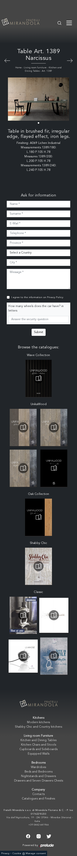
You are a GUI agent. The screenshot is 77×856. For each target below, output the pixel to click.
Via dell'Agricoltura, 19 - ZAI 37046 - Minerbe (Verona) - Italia (39, 819)
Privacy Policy (55, 297)
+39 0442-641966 (38, 825)
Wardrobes (38, 767)
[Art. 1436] (7, 60)
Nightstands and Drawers (38, 776)
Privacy (5, 853)
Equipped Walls (39, 753)
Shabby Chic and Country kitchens (38, 726)
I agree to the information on (37, 297)
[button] (38, 123)
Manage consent (36, 853)
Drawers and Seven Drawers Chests (38, 780)
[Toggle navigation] (69, 22)
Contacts (38, 794)
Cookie (16, 853)
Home (18, 68)
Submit (38, 332)
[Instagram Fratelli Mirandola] (38, 835)
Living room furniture (35, 68)
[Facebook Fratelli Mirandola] (28, 835)
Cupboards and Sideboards (38, 749)
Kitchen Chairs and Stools (38, 744)
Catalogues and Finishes (38, 798)
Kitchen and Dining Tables (38, 740)
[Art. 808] (70, 60)
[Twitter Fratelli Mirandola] (49, 835)
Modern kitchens (38, 722)
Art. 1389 (47, 71)
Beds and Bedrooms (38, 771)
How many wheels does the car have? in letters (36, 308)
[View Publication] (38, 378)
